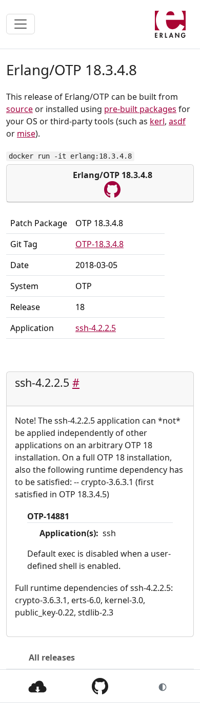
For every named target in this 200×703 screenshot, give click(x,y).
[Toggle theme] (162, 686)
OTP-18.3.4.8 (99, 244)
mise (26, 133)
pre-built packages (140, 109)
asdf (177, 121)
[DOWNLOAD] (37, 685)
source (19, 109)
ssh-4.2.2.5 (95, 328)
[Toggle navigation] (20, 24)
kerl (157, 121)
